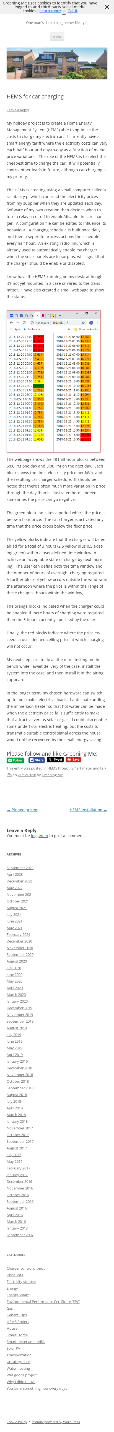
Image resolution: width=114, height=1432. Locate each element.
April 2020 (15, 987)
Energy (12, 1288)
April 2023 (15, 874)
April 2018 (15, 1108)
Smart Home (17, 1334)
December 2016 (19, 1181)
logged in (39, 835)
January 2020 (17, 1001)
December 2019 (19, 1007)
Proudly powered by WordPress (56, 1421)
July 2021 (14, 914)
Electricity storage (21, 1281)
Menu (57, 36)
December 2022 (19, 881)
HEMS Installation (88, 809)
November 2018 (20, 1074)
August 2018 (17, 1094)
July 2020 (14, 967)
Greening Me (52, 774)
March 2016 (16, 1221)
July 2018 (14, 1101)
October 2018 (18, 1081)
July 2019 (14, 1034)
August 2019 (17, 1027)
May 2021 (14, 927)
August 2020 (17, 961)
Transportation (19, 1354)
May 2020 (14, 981)
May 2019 (14, 1047)
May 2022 (14, 887)
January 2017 (17, 1174)
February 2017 (18, 1168)
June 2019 (14, 1041)
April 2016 (15, 1214)
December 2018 (19, 1067)
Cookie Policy (17, 1421)
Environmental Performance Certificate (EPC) (43, 1301)
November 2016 (20, 1188)
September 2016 (20, 1201)
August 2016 (17, 1208)
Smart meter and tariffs (26, 1341)
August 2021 (17, 907)
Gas (10, 1308)
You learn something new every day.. (37, 1388)
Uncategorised (18, 1361)
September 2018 (20, 1087)
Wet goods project (22, 1374)
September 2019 (20, 1021)
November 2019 (20, 1014)
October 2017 (18, 1134)
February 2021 (18, 934)
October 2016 (18, 1194)
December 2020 (19, 941)
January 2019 (17, 1061)
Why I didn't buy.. (21, 1381)
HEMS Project (58, 768)
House (12, 1328)
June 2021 (14, 921)
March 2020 (16, 994)
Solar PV (13, 1348)
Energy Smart (18, 1294)
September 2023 (20, 867)
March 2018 (16, 1114)
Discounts (15, 1274)
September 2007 (20, 1234)
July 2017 (14, 1154)
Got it (72, 10)
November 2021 (20, 894)
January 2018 (17, 1121)
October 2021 (18, 901)
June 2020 (14, 974)
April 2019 (15, 1054)
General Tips (17, 1314)
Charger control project (26, 1268)
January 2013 (17, 1228)
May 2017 (14, 1161)
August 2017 (17, 1148)
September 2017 (20, 1141)
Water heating (18, 1368)
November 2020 (20, 947)
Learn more (50, 10)
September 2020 (20, 954)
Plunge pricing (22, 809)
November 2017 (20, 1128)
